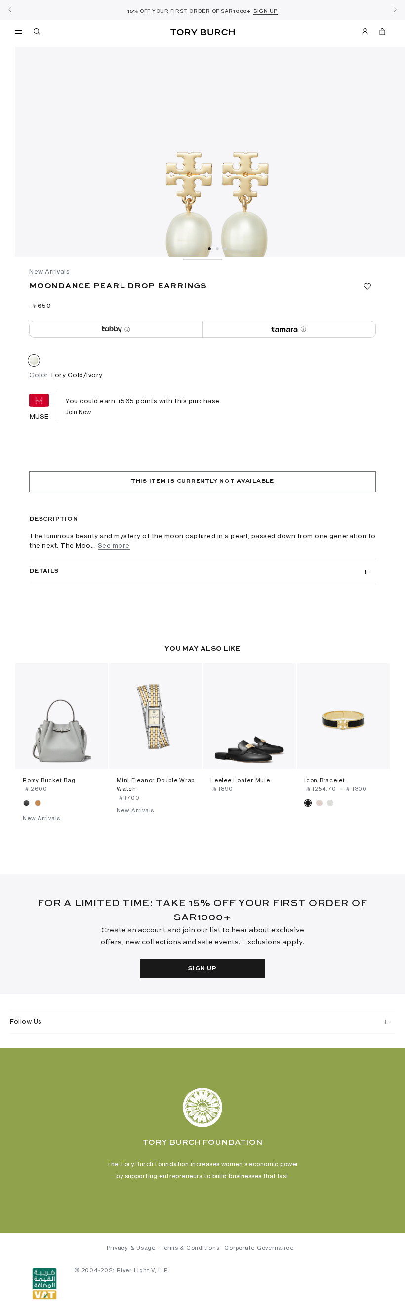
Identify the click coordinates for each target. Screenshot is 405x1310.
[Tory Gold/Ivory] (34, 362)
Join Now (78, 412)
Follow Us (26, 1021)
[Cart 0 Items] (378, 33)
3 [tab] (225, 248)
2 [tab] (217, 248)
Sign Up (202, 969)
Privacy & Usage (131, 1247)
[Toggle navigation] (19, 31)
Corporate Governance (258, 1247)
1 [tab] (209, 248)
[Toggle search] (37, 33)
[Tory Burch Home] (202, 32)
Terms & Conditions (190, 1247)
